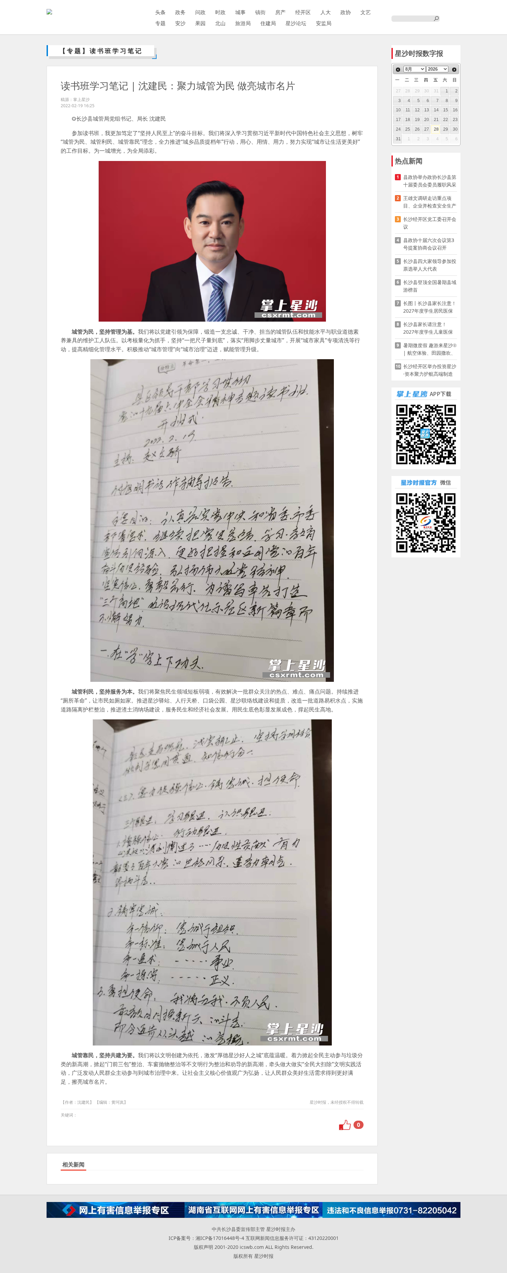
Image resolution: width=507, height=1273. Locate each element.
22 (445, 119)
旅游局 (243, 23)
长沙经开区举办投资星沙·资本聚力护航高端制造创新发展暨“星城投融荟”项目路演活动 (429, 370)
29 (445, 129)
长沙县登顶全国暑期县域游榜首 (429, 286)
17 (398, 119)
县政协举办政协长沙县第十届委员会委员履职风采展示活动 (429, 181)
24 (398, 129)
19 (417, 119)
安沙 (180, 23)
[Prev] (398, 69)
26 (417, 129)
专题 (160, 23)
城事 (240, 12)
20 (426, 119)
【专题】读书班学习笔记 (101, 51)
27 (426, 129)
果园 (200, 23)
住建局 (268, 23)
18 (407, 119)
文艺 (365, 12)
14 (436, 110)
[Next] (454, 69)
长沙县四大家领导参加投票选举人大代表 (429, 265)
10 (398, 110)
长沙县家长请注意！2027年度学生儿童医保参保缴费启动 (428, 328)
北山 (220, 23)
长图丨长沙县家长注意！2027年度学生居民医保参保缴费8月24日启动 (429, 307)
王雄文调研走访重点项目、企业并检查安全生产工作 (429, 202)
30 (455, 129)
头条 (160, 12)
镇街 (260, 12)
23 (455, 119)
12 (417, 110)
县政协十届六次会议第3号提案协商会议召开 (428, 244)
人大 (325, 12)
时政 (220, 12)
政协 (345, 12)
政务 (180, 12)
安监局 (323, 23)
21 (436, 119)
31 (398, 139)
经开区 (303, 12)
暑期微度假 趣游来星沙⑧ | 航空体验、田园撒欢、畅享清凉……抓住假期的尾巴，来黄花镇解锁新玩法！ (430, 349)
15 (445, 110)
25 (407, 129)
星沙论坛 (296, 23)
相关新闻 (73, 1164)
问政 (200, 12)
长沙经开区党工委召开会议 (429, 223)
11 (408, 110)
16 (455, 110)
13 (426, 110)
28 (436, 129)
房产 (280, 12)
